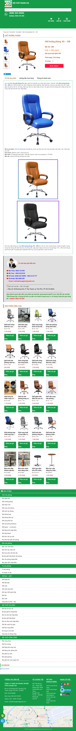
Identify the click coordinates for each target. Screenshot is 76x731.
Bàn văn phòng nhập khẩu (9, 559)
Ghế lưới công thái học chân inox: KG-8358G (51, 362)
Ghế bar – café (7, 576)
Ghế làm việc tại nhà (8, 536)
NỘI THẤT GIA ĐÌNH (8, 605)
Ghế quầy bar (6, 579)
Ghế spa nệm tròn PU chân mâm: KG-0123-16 (37, 469)
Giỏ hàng (51, 21)
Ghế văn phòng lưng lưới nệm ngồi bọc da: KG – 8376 (51, 326)
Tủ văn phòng (6, 566)
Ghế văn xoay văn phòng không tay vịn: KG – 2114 (51, 397)
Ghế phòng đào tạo (7, 517)
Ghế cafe (4, 586)
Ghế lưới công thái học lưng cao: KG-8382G (37, 362)
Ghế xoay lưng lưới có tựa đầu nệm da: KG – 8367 (37, 326)
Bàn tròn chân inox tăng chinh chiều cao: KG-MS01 (23, 469)
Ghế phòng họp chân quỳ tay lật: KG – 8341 (10, 433)
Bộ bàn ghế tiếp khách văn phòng (12, 556)
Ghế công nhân (6, 641)
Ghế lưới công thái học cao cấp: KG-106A (9, 326)
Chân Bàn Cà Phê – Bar (9, 602)
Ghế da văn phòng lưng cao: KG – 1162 (24, 397)
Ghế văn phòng (19, 149)
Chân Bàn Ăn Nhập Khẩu (9, 634)
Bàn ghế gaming (7, 657)
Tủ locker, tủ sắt (6, 572)
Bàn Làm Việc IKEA (7, 546)
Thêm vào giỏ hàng (9, 337)
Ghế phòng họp (6, 514)
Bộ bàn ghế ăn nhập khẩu (9, 612)
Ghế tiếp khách (6, 533)
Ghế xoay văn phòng (8, 508)
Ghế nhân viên (6, 505)
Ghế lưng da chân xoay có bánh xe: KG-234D (9, 397)
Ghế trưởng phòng (27, 246)
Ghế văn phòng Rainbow (9, 524)
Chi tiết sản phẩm (10, 78)
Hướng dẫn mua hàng (26, 78)
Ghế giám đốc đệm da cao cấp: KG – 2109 (38, 397)
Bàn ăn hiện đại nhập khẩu (10, 615)
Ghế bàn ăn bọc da (7, 608)
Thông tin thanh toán (44, 78)
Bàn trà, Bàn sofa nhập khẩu (10, 621)
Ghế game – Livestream (9, 527)
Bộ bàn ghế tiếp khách (8, 618)
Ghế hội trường (6, 644)
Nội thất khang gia (21, 3)
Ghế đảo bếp (5, 583)
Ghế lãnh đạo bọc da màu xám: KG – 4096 (23, 326)
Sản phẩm (66, 21)
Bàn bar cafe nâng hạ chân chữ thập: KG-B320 (51, 469)
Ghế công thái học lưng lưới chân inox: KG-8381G (23, 362)
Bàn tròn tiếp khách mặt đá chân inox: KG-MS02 (9, 469)
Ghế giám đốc (6, 498)
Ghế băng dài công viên (9, 647)
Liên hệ (58, 21)
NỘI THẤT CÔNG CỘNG (9, 637)
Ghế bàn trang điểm (8, 628)
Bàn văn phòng (7, 543)
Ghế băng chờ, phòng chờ (9, 650)
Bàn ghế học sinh (7, 654)
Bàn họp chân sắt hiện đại (10, 553)
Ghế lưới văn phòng (8, 511)
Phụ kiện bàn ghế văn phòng (10, 540)
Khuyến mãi (35, 693)
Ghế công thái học (7, 520)
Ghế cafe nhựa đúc (7, 589)
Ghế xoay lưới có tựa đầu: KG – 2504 (24, 433)
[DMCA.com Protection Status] (65, 694)
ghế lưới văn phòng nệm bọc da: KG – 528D (9, 362)
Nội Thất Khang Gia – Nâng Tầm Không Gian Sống (37, 685)
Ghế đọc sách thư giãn (8, 624)
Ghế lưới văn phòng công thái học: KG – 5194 (38, 433)
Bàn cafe (4, 598)
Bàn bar (4, 595)
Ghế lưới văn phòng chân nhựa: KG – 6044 (52, 433)
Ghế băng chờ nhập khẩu (9, 530)
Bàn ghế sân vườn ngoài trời (10, 660)
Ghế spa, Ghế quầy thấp (9, 592)
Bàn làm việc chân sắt (8, 550)
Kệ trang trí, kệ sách (8, 631)
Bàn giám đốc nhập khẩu (9, 562)
